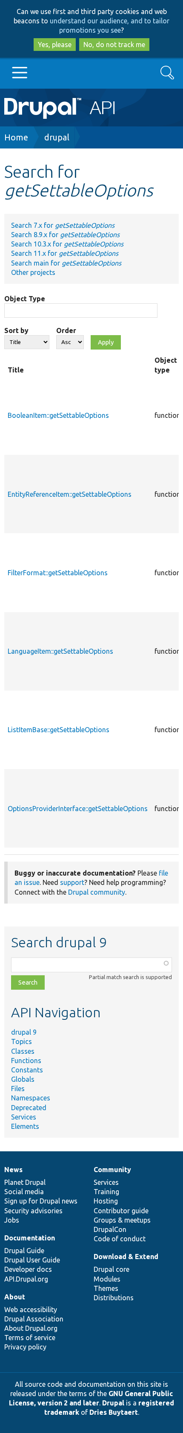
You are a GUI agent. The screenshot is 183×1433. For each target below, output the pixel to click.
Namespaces (30, 1098)
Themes (106, 1288)
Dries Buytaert (113, 1412)
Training (106, 1191)
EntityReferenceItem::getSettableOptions (70, 494)
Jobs (11, 1220)
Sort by (16, 330)
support (72, 882)
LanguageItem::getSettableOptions (60, 651)
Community (112, 1169)
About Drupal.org (30, 1328)
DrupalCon (110, 1229)
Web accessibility (30, 1309)
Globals (22, 1079)
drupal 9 (24, 1032)
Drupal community (96, 892)
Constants (27, 1070)
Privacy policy (25, 1347)
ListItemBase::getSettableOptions (58, 729)
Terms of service (29, 1337)
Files (18, 1088)
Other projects (33, 272)
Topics (21, 1041)
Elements (25, 1126)
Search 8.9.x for (65, 234)
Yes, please (54, 44)
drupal (56, 137)
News (13, 1169)
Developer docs (28, 1269)
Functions (26, 1060)
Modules (107, 1279)
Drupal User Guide (32, 1260)
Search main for (66, 263)
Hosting (106, 1201)
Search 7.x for (62, 225)
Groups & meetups (122, 1220)
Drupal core (111, 1269)
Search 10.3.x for (67, 244)
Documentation (29, 1238)
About (14, 1297)
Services (23, 1117)
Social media (24, 1191)
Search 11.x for (64, 253)
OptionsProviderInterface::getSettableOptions (78, 808)
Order (66, 330)
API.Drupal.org (26, 1279)
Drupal (113, 1403)
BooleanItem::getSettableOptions (58, 415)
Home (16, 137)
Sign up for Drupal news (40, 1201)
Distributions (114, 1297)
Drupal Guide (24, 1250)
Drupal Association (33, 1319)
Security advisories (33, 1211)
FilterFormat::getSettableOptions (58, 573)
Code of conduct (120, 1239)
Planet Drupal (25, 1182)
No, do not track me (114, 44)
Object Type (24, 298)
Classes (22, 1051)
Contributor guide (121, 1211)
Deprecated (28, 1107)
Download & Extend (126, 1256)
